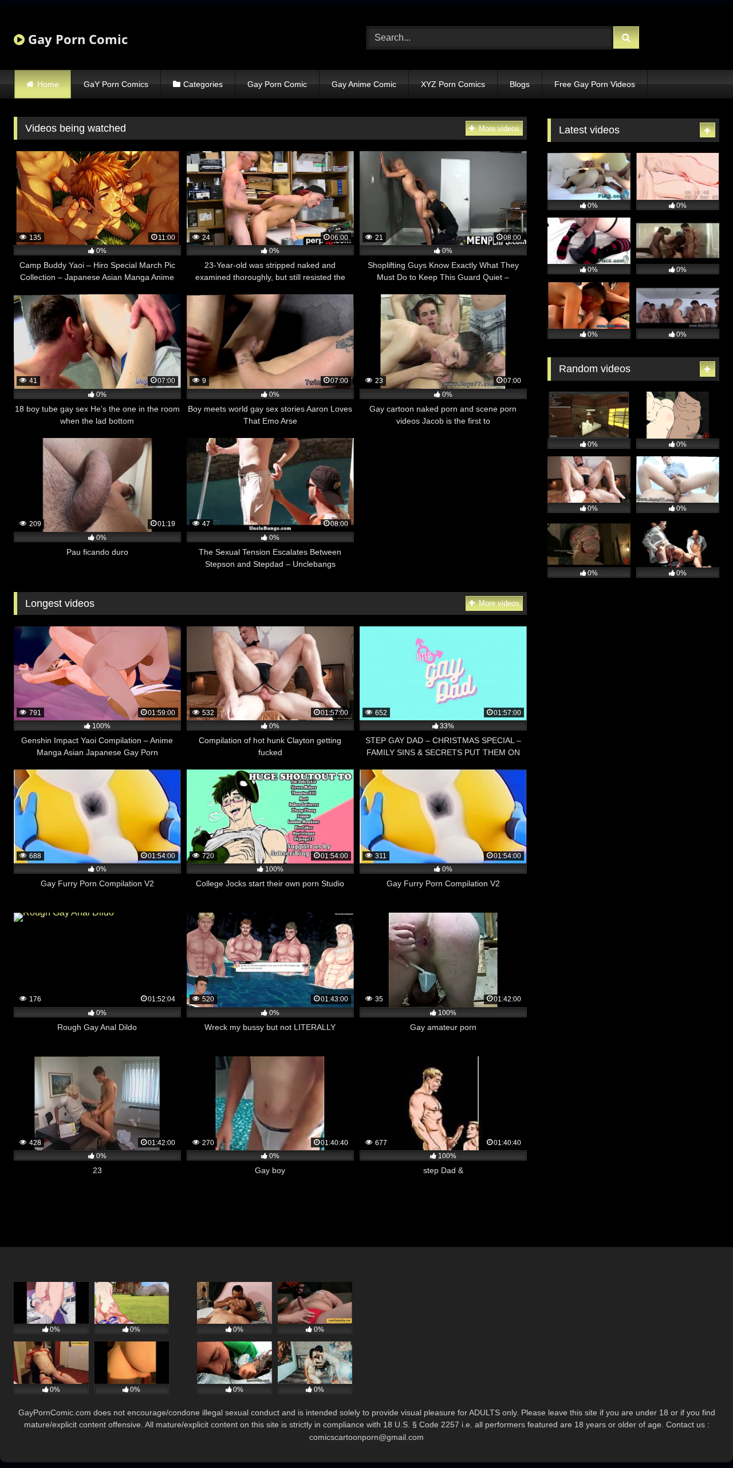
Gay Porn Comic (76, 39)
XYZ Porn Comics (453, 84)
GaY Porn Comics (116, 84)
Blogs (520, 84)
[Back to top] (697, 1434)
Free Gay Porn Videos (594, 84)
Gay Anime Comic (364, 84)
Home (48, 84)
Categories (203, 84)
